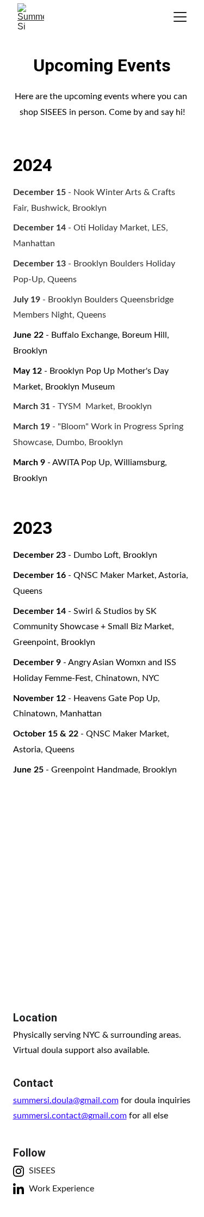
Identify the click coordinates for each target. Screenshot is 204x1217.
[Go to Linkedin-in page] (18, 1188)
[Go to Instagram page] (18, 1171)
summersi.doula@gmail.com (66, 1100)
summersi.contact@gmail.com (70, 1115)
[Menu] (180, 17)
